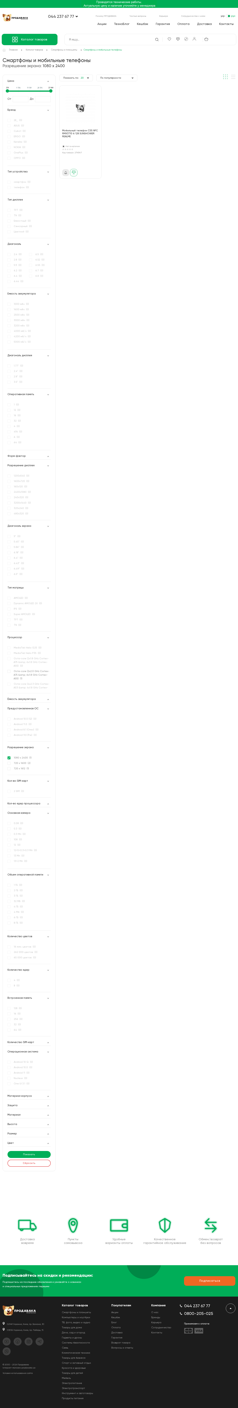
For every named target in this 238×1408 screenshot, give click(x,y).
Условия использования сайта (18, 1373)
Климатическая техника (76, 1353)
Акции (101, 24)
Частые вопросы (137, 16)
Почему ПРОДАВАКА (106, 16)
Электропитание (72, 1383)
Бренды (155, 1317)
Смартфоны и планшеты (76, 1312)
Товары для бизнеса (73, 1358)
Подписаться (209, 1280)
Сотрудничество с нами (193, 16)
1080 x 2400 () (23, 758)
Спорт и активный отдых (76, 1363)
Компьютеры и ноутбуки (76, 1317)
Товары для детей (72, 1373)
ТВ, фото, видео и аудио (76, 1322)
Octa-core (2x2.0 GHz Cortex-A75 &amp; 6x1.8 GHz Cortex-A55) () (31, 675)
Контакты (226, 24)
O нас (154, 1312)
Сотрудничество (161, 1327)
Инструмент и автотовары (77, 1393)
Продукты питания (72, 1398)
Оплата (183, 24)
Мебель (66, 1378)
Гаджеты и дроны (72, 1338)
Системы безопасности (76, 1343)
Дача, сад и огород (73, 1332)
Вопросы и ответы (122, 1348)
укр (223, 16)
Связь (65, 1348)
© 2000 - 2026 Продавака (16, 1365)
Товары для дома (72, 1327)
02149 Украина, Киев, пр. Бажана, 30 (25, 1324)
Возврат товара (120, 1343)
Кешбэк (142, 24)
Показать (29, 1154)
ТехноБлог (121, 24)
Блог (114, 1322)
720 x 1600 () (22, 763)
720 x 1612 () (21, 768)
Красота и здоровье (74, 1368)
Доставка (204, 24)
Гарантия (163, 24)
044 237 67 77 (61, 16)
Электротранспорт (73, 1388)
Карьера (163, 16)
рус (233, 16)
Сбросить (29, 1163)
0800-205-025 (198, 1314)
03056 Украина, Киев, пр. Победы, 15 (25, 1330)
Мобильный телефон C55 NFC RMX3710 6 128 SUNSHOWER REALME (80, 133)
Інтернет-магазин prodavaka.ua (19, 1368)
